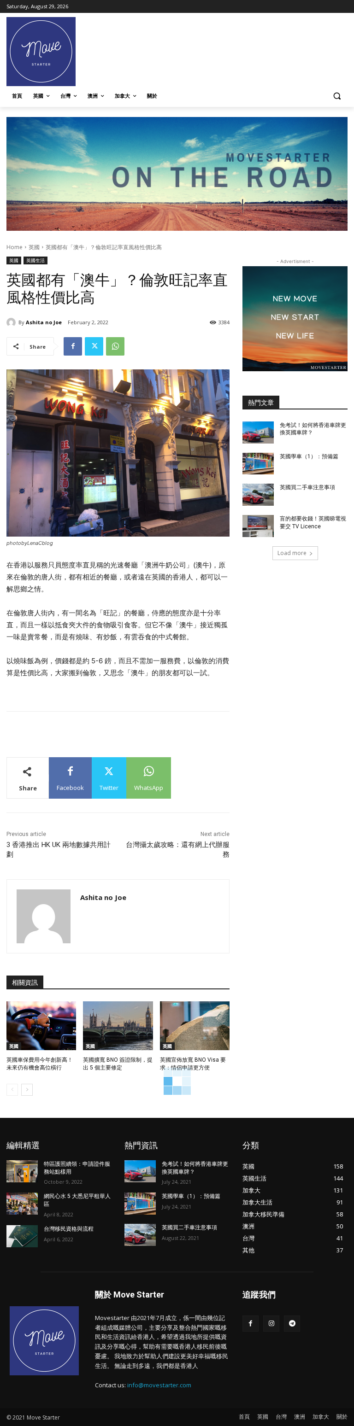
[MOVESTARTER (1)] (177, 228)
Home (14, 247)
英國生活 (35, 260)
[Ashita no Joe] (12, 322)
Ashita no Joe (44, 322)
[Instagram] (271, 1323)
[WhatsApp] (115, 346)
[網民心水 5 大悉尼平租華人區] (22, 1203)
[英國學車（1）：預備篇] (258, 464)
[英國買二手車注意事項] (258, 495)
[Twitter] (94, 346)
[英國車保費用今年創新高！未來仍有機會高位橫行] (41, 1025)
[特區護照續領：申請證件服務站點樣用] (22, 1171)
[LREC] (295, 369)
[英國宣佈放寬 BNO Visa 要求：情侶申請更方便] (195, 1025)
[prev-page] (12, 1090)
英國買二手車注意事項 (307, 487)
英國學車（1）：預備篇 (309, 456)
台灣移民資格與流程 (69, 1229)
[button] (337, 96)
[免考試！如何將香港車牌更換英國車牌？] (258, 432)
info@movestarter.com (159, 1385)
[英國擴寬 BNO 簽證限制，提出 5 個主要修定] (118, 1025)
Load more (292, 553)
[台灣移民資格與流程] (22, 1236)
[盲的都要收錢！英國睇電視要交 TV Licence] (258, 526)
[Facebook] (73, 346)
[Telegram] (292, 1323)
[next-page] (27, 1090)
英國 (34, 247)
